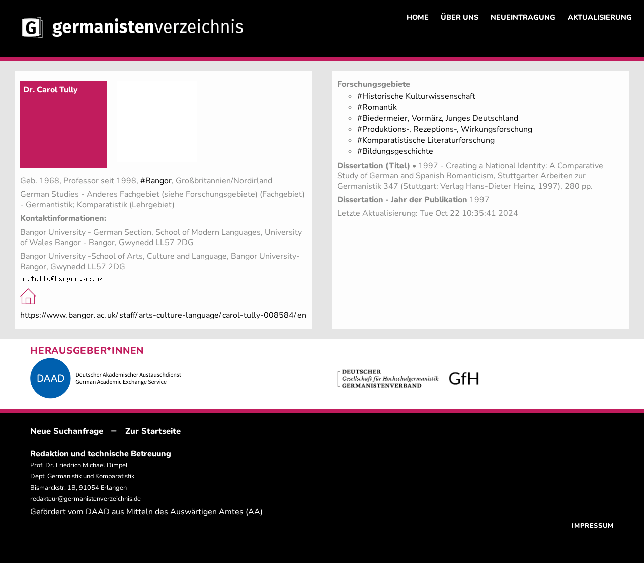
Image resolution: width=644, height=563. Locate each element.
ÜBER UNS (459, 17)
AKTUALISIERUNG (600, 17)
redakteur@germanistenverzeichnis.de (85, 498)
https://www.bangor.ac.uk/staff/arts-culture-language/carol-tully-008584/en (163, 315)
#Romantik (377, 107)
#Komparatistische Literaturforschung (426, 140)
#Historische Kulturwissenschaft (416, 96)
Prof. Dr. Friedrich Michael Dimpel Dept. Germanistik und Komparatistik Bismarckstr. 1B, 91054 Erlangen (82, 476)
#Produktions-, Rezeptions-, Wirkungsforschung (444, 129)
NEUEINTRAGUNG (523, 17)
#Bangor (156, 180)
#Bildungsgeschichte (395, 151)
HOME (418, 17)
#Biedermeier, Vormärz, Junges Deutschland (437, 118)
